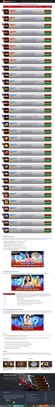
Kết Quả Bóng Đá (42, 385)
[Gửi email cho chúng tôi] (5, 400)
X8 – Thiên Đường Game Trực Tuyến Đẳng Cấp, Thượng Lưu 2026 (8, 369)
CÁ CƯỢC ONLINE (30, 1)
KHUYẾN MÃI (42, 1)
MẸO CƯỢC (47, 1)
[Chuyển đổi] (4, 336)
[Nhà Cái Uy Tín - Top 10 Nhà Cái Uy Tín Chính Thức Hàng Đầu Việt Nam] (9, 1)
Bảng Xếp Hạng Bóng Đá (44, 388)
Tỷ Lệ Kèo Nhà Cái (38, 377)
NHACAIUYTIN (10, 375)
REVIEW (51, 1)
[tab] (9, 294)
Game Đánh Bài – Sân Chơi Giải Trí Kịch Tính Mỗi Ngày (33, 369)
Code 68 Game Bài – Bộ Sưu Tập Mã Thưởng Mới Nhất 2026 (46, 369)
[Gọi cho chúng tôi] (6, 400)
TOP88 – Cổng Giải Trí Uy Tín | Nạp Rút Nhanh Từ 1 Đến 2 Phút (21, 369)
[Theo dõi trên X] (4, 400)
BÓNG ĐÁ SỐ (37, 1)
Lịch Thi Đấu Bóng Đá (41, 382)
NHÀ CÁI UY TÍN (24, 1)
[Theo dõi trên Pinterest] (8, 400)
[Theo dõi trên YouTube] (9, 400)
